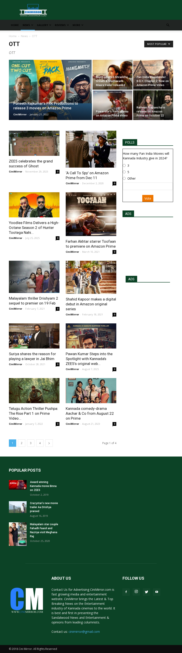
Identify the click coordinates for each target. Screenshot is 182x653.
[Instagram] (136, 591)
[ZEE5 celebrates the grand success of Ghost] (34, 143)
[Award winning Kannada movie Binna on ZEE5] (18, 485)
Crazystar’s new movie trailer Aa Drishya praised (44, 507)
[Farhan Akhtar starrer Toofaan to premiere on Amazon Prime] (91, 214)
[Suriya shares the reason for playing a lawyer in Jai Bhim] (34, 336)
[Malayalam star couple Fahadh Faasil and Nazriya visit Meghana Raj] (18, 534)
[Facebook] (126, 592)
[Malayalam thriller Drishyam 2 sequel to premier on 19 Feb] (34, 277)
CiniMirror (20, 114)
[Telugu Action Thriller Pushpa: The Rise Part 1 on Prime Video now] (34, 390)
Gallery (42, 25)
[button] (167, 25)
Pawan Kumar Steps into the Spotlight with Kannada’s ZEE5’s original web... (89, 359)
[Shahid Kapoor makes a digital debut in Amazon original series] (91, 277)
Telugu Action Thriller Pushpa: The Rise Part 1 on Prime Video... (33, 413)
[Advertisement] (148, 245)
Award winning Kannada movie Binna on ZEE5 (43, 486)
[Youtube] (156, 592)
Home (15, 25)
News (26, 25)
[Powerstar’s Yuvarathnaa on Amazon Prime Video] (113, 105)
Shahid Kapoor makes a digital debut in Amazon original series (91, 304)
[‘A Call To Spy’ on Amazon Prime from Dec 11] (91, 149)
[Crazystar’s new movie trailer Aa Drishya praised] (18, 507)
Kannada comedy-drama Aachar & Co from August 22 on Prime (90, 413)
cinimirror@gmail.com (84, 631)
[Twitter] (146, 592)
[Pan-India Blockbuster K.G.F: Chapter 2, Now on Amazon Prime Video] (153, 75)
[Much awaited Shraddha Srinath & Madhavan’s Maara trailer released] (113, 75)
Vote (147, 198)
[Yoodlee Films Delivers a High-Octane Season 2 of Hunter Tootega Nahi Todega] (34, 204)
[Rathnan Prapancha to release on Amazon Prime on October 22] (153, 105)
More (76, 25)
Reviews (60, 25)
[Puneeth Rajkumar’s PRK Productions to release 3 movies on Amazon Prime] (50, 96)
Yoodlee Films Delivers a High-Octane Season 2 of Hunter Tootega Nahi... (34, 227)
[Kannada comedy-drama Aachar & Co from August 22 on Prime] (91, 390)
